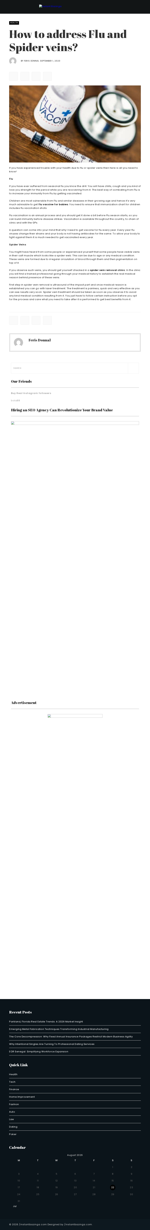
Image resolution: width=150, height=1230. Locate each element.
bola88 (15, 400)
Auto (12, 1112)
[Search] (133, 368)
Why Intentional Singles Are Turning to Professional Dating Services (52, 1044)
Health (14, 22)
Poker (13, 1134)
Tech (12, 1082)
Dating (13, 1126)
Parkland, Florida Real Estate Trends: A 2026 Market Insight (46, 1021)
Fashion (14, 1104)
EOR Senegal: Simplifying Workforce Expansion (38, 1051)
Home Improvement (22, 1097)
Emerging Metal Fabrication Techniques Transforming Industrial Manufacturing (59, 1029)
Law (11, 1119)
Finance (14, 1089)
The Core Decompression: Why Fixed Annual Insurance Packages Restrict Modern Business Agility (71, 1036)
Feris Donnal (31, 61)
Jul (14, 1206)
